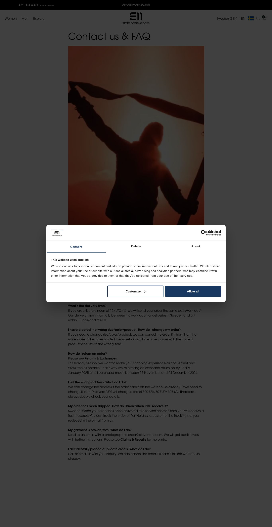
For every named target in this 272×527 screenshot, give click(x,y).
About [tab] (195, 246)
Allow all (193, 291)
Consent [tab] (76, 246)
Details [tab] (136, 246)
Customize (133, 291)
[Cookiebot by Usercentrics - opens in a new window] (203, 233)
